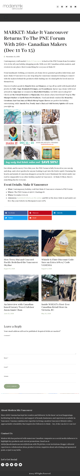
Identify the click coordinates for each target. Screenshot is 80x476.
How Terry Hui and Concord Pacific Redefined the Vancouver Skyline (21, 262)
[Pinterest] (71, 6)
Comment (7, 335)
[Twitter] (66, 6)
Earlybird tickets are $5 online (29, 198)
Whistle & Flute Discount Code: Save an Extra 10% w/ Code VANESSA (57, 262)
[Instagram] (57, 6)
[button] (5, 17)
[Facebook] (62, 6)
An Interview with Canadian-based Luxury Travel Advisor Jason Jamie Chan (19, 307)
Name (6, 358)
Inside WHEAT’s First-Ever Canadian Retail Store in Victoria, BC (55, 307)
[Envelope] (75, 6)
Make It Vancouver (34, 61)
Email (6, 367)
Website (6, 376)
